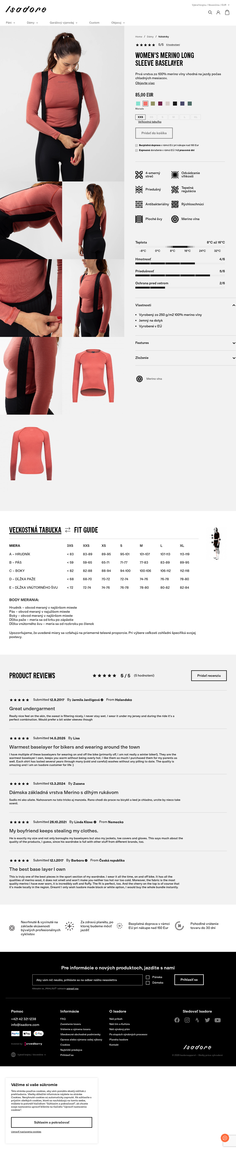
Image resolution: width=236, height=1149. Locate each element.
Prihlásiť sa (67, 1055)
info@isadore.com (25, 1025)
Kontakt (114, 1044)
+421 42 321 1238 (23, 1019)
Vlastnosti (143, 305)
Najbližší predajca (71, 1050)
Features (142, 343)
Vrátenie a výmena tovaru (75, 1029)
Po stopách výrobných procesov (128, 1034)
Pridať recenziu (209, 676)
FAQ (63, 1019)
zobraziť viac (73, 988)
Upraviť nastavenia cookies (26, 1132)
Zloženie (141, 358)
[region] (104, 585)
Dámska (157, 982)
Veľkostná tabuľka (149, 122)
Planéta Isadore (118, 1039)
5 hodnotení (173, 45)
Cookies (65, 1044)
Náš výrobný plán (119, 1029)
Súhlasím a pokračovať (51, 1122)
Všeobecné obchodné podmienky (80, 1034)
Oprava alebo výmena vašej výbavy (81, 1039)
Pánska (157, 977)
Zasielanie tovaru (70, 1024)
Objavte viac (145, 83)
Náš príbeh (115, 1019)
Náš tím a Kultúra (119, 1024)
